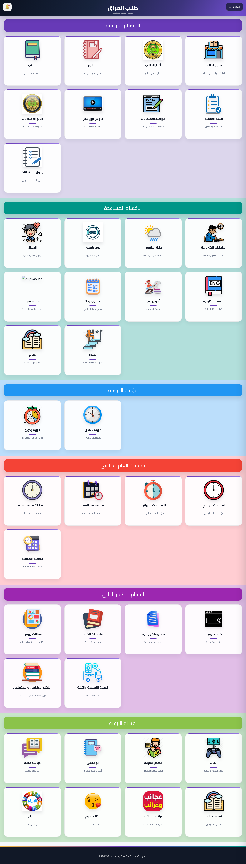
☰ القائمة (234, 6)
